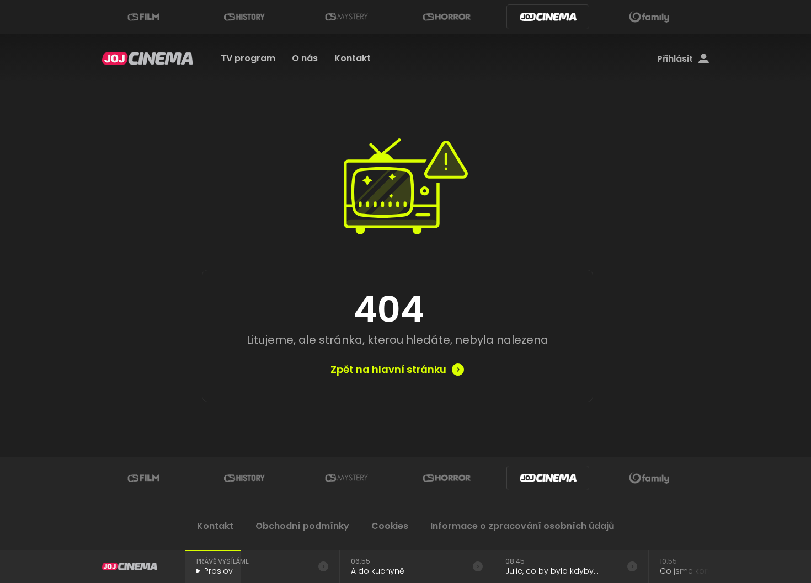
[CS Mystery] (346, 16)
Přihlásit (675, 59)
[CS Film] (143, 16)
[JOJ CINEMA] (547, 16)
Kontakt (352, 58)
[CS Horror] (447, 16)
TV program (248, 58)
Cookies (389, 526)
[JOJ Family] (649, 16)
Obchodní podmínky (302, 526)
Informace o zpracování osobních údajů (522, 526)
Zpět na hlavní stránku (388, 369)
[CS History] (244, 16)
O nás (305, 58)
